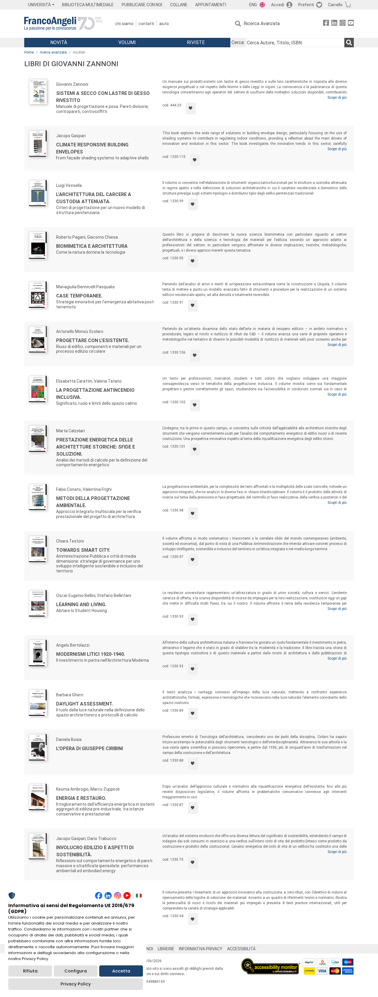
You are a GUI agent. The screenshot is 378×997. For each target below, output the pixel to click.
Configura (75, 971)
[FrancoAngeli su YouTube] (351, 24)
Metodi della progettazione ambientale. (93, 502)
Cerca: (238, 42)
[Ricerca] (349, 42)
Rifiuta (30, 971)
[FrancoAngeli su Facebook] (326, 24)
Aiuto (164, 23)
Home (29, 52)
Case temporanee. (79, 296)
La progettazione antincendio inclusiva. (95, 393)
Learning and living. (81, 604)
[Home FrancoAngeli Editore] (63, 24)
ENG (253, 4)
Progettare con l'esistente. (92, 340)
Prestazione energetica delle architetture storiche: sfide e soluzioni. (95, 447)
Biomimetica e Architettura (92, 246)
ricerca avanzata (53, 52)
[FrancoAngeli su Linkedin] (334, 24)
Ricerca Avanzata (262, 23)
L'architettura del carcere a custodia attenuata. (93, 198)
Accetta (121, 971)
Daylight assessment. (84, 704)
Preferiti (306, 4)
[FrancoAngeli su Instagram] (343, 24)
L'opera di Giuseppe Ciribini (89, 748)
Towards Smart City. (83, 550)
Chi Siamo (124, 23)
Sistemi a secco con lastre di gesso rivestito (103, 96)
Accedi (277, 4)
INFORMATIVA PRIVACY (200, 948)
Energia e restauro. (81, 798)
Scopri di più (337, 98)
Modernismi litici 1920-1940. (90, 654)
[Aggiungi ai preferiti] (191, 108)
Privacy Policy (76, 984)
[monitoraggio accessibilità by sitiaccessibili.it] (270, 961)
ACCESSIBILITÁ (241, 948)
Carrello (335, 4)
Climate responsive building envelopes (92, 148)
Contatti (146, 23)
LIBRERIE (166, 948)
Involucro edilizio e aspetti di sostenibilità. (94, 851)
